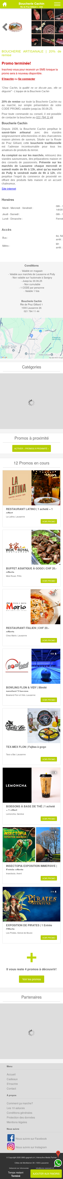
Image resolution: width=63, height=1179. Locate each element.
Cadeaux (12, 1079)
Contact (11, 1088)
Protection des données (21, 1117)
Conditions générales (19, 1113)
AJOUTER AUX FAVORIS (46, 1173)
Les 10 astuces (16, 1108)
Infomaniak (24, 1168)
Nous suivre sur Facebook (31, 1138)
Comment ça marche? (20, 1103)
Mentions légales (17, 1122)
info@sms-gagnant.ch (45, 1168)
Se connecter (26, 79)
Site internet (9, 188)
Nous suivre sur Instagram (31, 1147)
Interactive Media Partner (46, 1157)
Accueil (11, 1074)
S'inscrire (8, 79)
